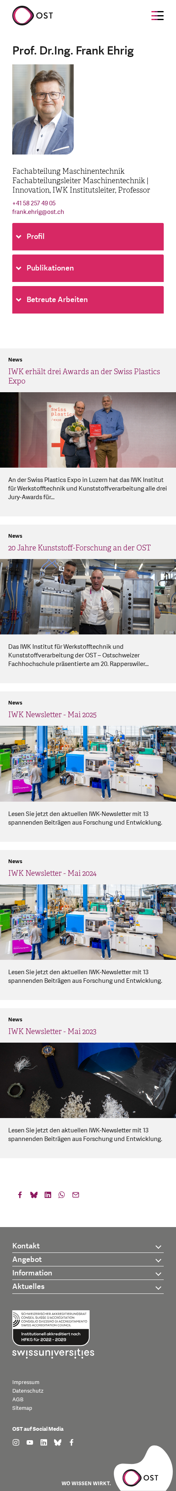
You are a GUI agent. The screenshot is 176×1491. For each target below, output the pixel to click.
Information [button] (32, 1273)
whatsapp (61, 1196)
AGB (17, 1399)
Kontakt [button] (26, 1246)
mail (75, 1196)
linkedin (48, 1196)
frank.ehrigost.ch (38, 212)
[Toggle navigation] (157, 15)
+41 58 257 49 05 (34, 203)
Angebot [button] (27, 1260)
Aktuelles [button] (28, 1287)
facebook (20, 1196)
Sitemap (22, 1408)
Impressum (25, 1382)
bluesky (34, 1196)
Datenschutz (27, 1391)
